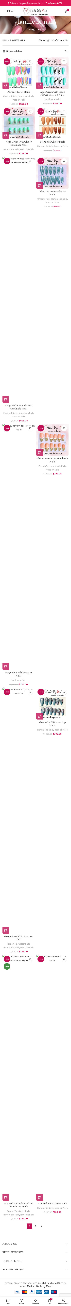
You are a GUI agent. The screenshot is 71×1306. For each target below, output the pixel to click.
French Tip (44, 466)
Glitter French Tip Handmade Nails (52, 460)
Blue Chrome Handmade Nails (52, 193)
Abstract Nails (10, 96)
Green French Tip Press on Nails (18, 938)
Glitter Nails (24, 944)
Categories (34, 29)
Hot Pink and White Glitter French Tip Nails (18, 1205)
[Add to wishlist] (30, 61)
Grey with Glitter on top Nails (52, 724)
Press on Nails (18, 100)
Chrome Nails (44, 199)
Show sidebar (14, 51)
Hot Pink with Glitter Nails (52, 1203)
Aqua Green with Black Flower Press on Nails (52, 94)
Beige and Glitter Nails (52, 142)
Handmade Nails (26, 96)
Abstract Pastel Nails (18, 92)
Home (4, 40)
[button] (5, 86)
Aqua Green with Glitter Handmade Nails (19, 143)
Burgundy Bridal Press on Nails (18, 674)
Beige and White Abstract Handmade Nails (18, 407)
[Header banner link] (35, 3)
